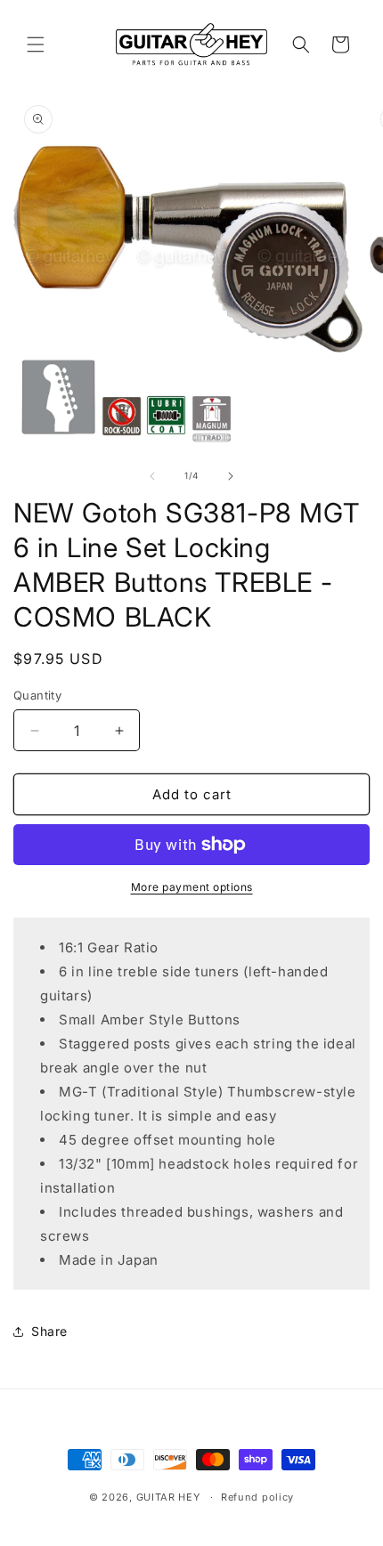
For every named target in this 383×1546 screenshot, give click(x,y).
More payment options (192, 887)
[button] (35, 44)
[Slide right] (230, 476)
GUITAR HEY (168, 1497)
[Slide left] (152, 476)
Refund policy (257, 1497)
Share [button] (49, 1331)
